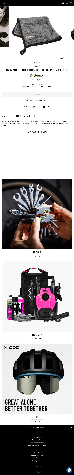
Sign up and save (36, 427)
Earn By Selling (37, 461)
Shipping (34, 86)
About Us (37, 434)
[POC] (37, 378)
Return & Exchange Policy (37, 446)
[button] (69, 470)
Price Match (37, 452)
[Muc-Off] (37, 296)
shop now (37, 421)
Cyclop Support (36, 467)
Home (36, 66)
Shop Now (37, 339)
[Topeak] (37, 214)
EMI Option (37, 458)
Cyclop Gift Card (37, 455)
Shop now (37, 256)
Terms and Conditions (37, 443)
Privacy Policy (37, 440)
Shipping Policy (37, 437)
